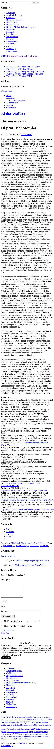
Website (4, 611)
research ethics (17, 736)
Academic (10, 13)
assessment (22, 717)
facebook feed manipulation (21, 729)
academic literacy (9, 717)
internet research (23, 732)
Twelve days (11, 51)
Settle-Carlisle (32, 736)
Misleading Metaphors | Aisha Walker (30, 565)
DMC (35, 725)
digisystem (44, 720)
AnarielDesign (7, 745)
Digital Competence (14, 20)
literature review (6, 734)
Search (4, 2)
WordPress (22, 743)
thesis (29, 739)
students (10, 739)
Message (5, 579)
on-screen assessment (26, 734)
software (40, 736)
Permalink (44, 545)
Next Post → (6, 633)
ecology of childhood (44, 725)
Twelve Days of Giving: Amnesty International (25, 71)
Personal (9, 39)
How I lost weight (19, 100)
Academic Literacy (14, 15)
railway (3, 736)
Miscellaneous (12, 36)
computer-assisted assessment (15, 720)
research (9, 736)
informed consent (12, 732)
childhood (47, 717)
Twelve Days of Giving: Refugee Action (23, 67)
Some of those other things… (24, 56)
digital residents (20, 545)
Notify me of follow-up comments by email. (22, 621)
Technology (11, 48)
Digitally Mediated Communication (21, 27)
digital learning (16, 722)
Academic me (12, 103)
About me (10, 98)
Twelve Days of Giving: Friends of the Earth (24, 74)
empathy (3, 729)
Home (8, 95)
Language (10, 32)
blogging (29, 717)
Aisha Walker (13, 113)
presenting (46, 734)
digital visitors (33, 545)
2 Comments (26, 134)
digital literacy (30, 722)
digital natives (6, 545)
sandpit (25, 736)
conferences (29, 720)
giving (36, 728)
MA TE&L (15, 734)
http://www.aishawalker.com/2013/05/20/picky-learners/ (24, 490)
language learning (35, 732)
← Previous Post (8, 630)
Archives (5, 86)
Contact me (11, 107)
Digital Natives (12, 25)
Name (4, 601)
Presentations (11, 41)
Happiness (10, 29)
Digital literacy (12, 22)
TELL (25, 739)
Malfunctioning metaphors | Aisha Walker (32, 560)
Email (4, 606)
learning (45, 732)
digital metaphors (42, 722)
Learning (10, 34)
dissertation (28, 725)
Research (10, 44)
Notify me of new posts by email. (18, 626)
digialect (37, 720)
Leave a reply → (8, 556)
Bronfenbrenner (38, 717)
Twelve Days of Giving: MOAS (19, 69)
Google (43, 729)
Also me (9, 105)
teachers (9, 46)
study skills (18, 739)
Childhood (10, 17)
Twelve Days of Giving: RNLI (19, 76)
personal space (37, 734)
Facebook (10, 729)
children (3, 720)
